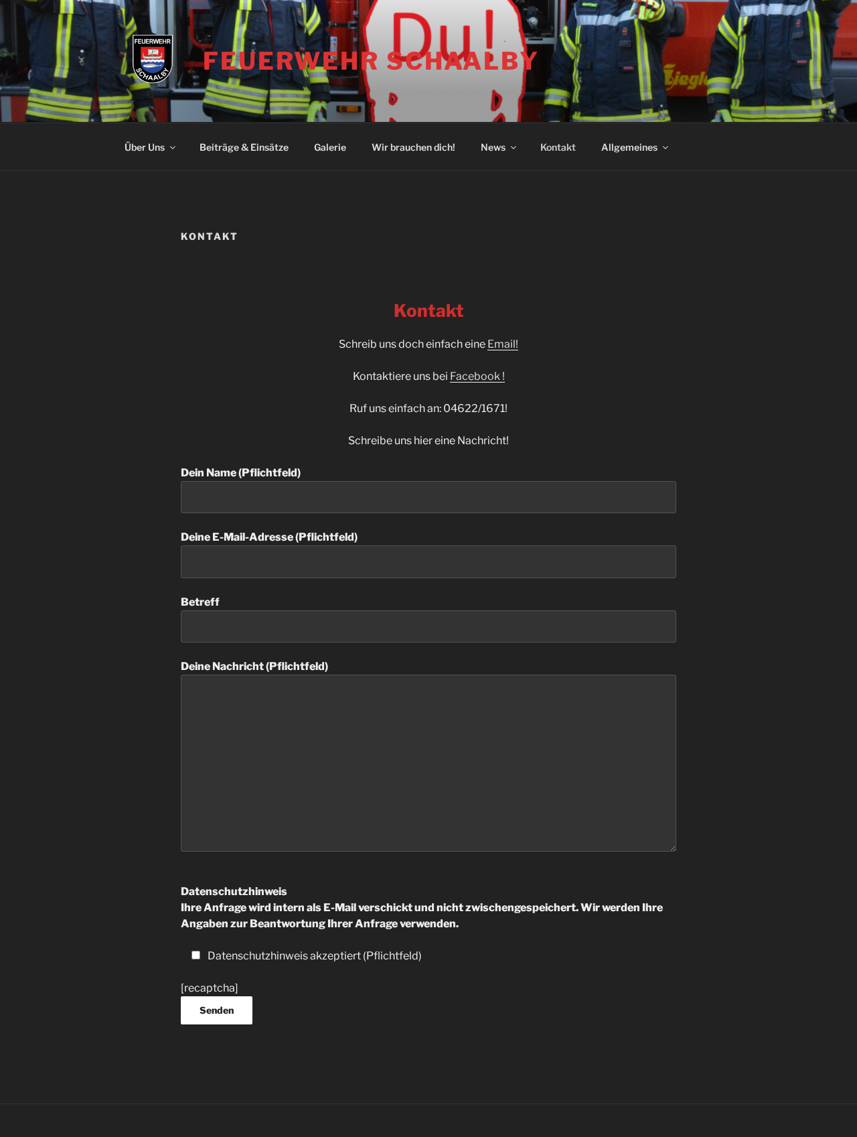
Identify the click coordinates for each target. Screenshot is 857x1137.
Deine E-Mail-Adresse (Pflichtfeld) (269, 537)
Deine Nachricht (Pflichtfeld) (254, 666)
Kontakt (558, 147)
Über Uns (145, 147)
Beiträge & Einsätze (244, 147)
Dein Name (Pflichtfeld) (241, 472)
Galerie (330, 147)
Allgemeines (629, 147)
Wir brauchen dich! (413, 147)
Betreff (200, 602)
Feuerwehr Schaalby (371, 61)
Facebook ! (477, 376)
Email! (502, 344)
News (493, 147)
